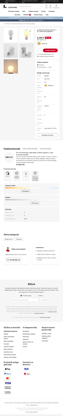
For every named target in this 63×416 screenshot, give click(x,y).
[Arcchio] (9, 157)
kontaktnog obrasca (52, 311)
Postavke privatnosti (9, 402)
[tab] (12, 148)
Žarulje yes (19, 239)
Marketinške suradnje (29, 334)
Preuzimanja (45, 149)
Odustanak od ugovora (10, 331)
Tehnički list (44, 43)
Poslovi (25, 346)
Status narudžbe (8, 341)
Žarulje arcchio (8, 239)
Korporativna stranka (10, 354)
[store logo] (10, 6)
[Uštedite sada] (31, 19)
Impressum (45, 340)
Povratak (6, 344)
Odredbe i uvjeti (46, 333)
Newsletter (26, 331)
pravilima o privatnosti (39, 313)
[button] (11, 50)
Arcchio (46, 76)
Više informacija (30, 149)
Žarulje (7, 23)
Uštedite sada (49, 17)
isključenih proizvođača (45, 317)
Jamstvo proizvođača (10, 357)
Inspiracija (26, 339)
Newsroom (26, 336)
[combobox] (31, 6)
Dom (5, 23)
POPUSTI (26, 15)
